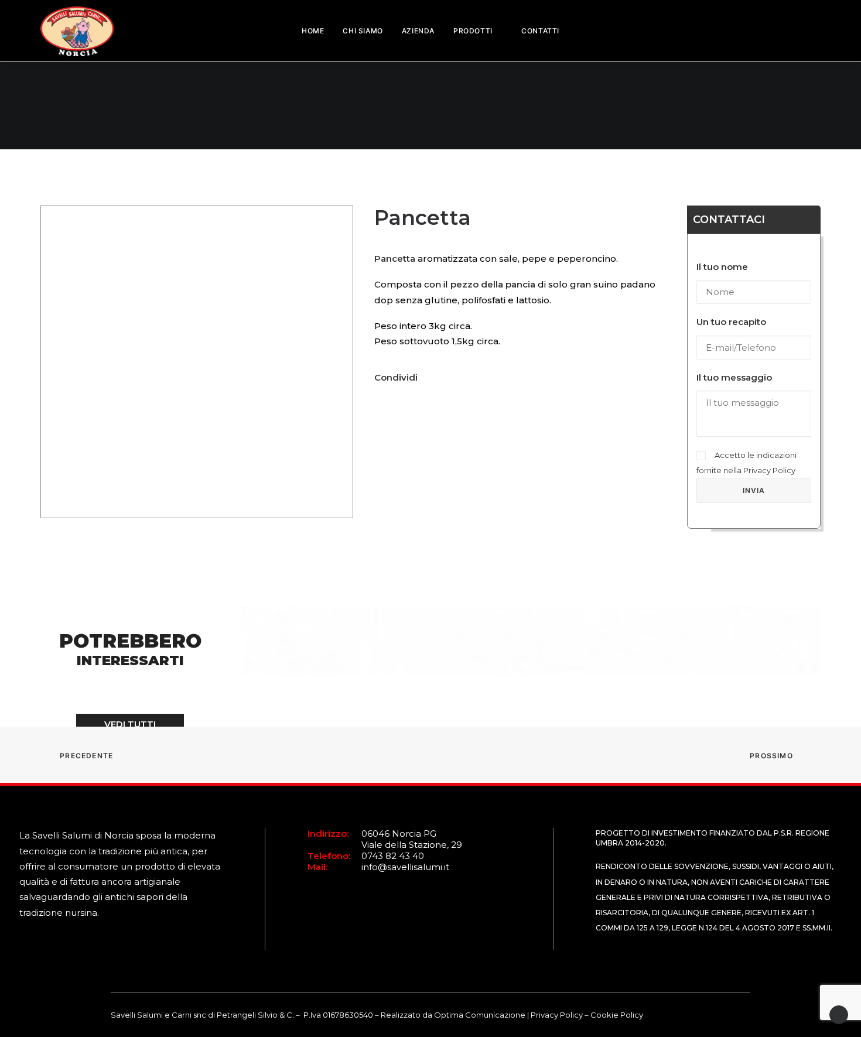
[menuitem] (312, 30)
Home (313, 30)
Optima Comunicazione (479, 1014)
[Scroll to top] (838, 1013)
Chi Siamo (362, 30)
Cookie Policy (616, 1014)
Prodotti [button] (473, 30)
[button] (798, 30)
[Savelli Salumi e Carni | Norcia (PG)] (77, 12)
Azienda (418, 30)
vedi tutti (130, 724)
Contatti (540, 30)
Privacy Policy (769, 470)
